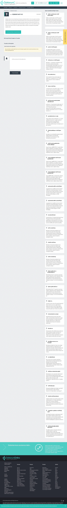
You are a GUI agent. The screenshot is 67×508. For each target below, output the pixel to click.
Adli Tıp (18, 468)
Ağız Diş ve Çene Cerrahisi (21, 470)
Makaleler (6, 475)
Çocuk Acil (44, 477)
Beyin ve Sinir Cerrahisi (21, 481)
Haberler (5, 479)
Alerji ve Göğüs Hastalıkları (47, 470)
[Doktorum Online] (10, 2)
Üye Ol (56, 3)
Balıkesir (56, 485)
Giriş (51, 3)
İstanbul (56, 467)
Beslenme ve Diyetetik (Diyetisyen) (20, 479)
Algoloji (43, 471)
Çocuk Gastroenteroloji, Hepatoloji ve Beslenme (46, 485)
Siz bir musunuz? (42, 2)
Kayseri (56, 483)
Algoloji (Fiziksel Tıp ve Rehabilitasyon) (46, 473)
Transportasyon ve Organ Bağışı (8, 487)
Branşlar (18, 464)
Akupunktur (44, 467)
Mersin (56, 476)
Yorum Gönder (15, 72)
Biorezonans (19, 482)
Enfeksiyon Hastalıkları (33, 483)
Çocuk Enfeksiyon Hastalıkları (45, 483)
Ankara (56, 470)
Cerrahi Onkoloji (20, 483)
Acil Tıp (18, 467)
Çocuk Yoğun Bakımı (20, 484)
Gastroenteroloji (32, 489)
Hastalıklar (6, 483)
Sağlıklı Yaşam (6, 485)
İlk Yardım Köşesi (7, 482)
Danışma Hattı (6, 10)
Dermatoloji (32, 467)
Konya (56, 474)
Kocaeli (56, 478)
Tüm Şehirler (57, 488)
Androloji (18, 472)
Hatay (56, 481)
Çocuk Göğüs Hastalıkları (46, 489)
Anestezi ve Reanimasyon (21, 473)
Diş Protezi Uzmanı (33, 472)
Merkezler (6, 480)
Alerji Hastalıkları (45, 468)
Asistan (18, 474)
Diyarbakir (56, 477)
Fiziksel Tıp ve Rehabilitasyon (32, 485)
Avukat (18, 477)
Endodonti (31, 481)
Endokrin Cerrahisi (33, 482)
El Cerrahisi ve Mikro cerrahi (33, 474)
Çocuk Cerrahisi (45, 478)
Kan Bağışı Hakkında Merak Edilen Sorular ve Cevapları (8, 493)
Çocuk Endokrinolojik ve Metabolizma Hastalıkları (46, 480)
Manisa (56, 482)
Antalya (56, 472)
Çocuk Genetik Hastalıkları (46, 488)
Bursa (56, 471)
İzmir (56, 468)
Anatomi (18, 471)
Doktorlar (6, 476)
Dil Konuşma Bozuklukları (34, 470)
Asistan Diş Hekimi (20, 476)
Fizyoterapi (32, 488)
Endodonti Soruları (13, 10)
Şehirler (56, 464)
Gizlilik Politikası (7, 464)
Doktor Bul (6, 469)
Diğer (30, 468)
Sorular (5, 474)
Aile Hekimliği (32, 490)
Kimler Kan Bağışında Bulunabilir (7, 490)
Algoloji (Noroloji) (45, 474)
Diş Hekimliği (32, 471)
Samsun (56, 484)
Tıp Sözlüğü (6, 481)
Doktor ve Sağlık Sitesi (8, 466)
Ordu (56, 479)
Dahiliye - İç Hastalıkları (21, 485)
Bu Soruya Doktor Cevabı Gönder (13, 32)
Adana (56, 473)
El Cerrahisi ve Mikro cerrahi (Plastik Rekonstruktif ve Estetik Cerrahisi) (34, 478)
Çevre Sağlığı (44, 476)
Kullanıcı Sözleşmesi (7, 463)
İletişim (5, 471)
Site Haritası (6, 488)
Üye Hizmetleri (6, 470)
